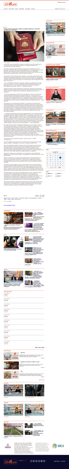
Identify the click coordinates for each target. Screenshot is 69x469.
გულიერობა (23, 352)
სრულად (42, 367)
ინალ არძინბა (21, 198)
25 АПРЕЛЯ (6, 332)
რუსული (5, 199)
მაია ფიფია (9, 201)
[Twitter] (43, 195)
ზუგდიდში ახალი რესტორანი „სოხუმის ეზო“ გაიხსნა (30, 361)
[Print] (4, 195)
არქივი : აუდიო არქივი (39, 347)
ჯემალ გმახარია (18, 199)
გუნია (22, 371)
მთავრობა (26, 198)
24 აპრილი (6, 337)
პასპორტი (39, 198)
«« (47, 152)
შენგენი (12, 199)
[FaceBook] (43, 32)
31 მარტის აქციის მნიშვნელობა (52, 144)
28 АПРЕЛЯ (6, 321)
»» (63, 152)
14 (55, 161)
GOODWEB (25, 460)
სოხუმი (9, 199)
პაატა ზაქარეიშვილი (33, 198)
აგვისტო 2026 (55, 152)
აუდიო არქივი (6, 296)
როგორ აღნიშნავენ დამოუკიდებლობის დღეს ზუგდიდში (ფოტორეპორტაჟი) (38, 424)
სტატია (6, 27)
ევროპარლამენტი (14, 198)
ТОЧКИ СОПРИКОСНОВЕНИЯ (29, 397)
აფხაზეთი (9, 198)
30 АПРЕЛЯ (6, 300)
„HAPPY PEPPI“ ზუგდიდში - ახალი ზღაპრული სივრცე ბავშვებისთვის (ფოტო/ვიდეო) (38, 224)
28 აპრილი (6, 316)
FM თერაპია (6, 397)
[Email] (6, 195)
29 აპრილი (6, 305)
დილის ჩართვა (6, 416)
